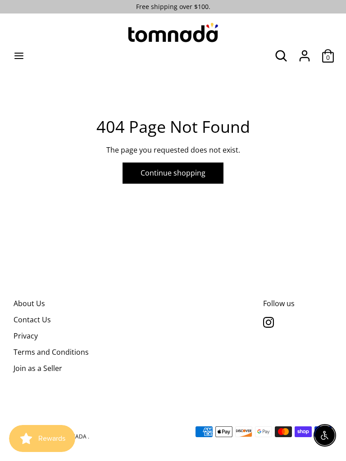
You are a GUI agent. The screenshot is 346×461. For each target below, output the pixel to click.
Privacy (26, 336)
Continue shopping (173, 173)
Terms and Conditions (51, 352)
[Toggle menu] (19, 55)
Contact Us (32, 320)
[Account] (305, 52)
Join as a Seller (38, 368)
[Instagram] (268, 322)
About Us (29, 303)
